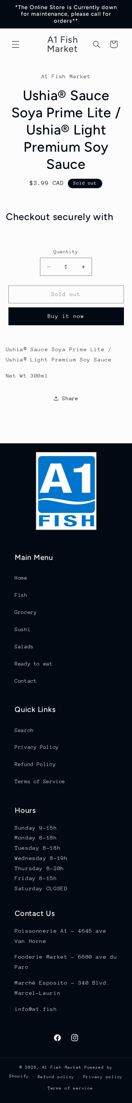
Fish (21, 595)
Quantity (66, 251)
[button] (15, 44)
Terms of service (70, 1088)
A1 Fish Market (62, 1067)
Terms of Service (40, 781)
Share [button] (70, 398)
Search (24, 730)
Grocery (26, 612)
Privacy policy (103, 1076)
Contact (26, 681)
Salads (24, 646)
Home (21, 578)
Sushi (22, 629)
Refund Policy (35, 764)
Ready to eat (34, 664)
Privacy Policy (37, 747)
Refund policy (56, 1076)
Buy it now (66, 316)
